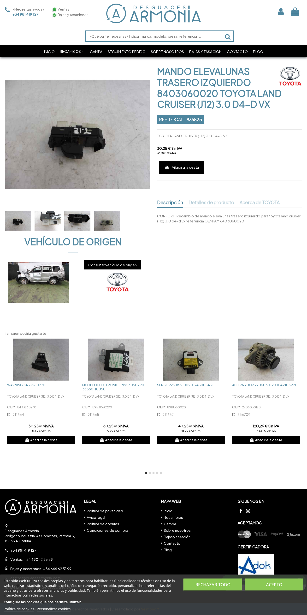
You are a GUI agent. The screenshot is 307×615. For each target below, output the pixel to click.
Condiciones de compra (107, 530)
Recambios (173, 517)
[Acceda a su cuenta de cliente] (280, 11)
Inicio (168, 510)
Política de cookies (103, 523)
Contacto (172, 543)
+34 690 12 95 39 (38, 559)
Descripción (170, 202)
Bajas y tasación (177, 536)
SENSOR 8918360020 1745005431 (185, 385)
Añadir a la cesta (185, 167)
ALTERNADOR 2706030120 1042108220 (264, 385)
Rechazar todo (212, 584)
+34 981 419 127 (25, 14)
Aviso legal (96, 517)
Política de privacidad (105, 510)
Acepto (274, 584)
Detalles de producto (211, 202)
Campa (170, 523)
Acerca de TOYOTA (260, 202)
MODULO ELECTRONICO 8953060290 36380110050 (113, 387)
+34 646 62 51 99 (57, 568)
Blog (168, 549)
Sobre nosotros (177, 530)
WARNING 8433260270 (26, 385)
